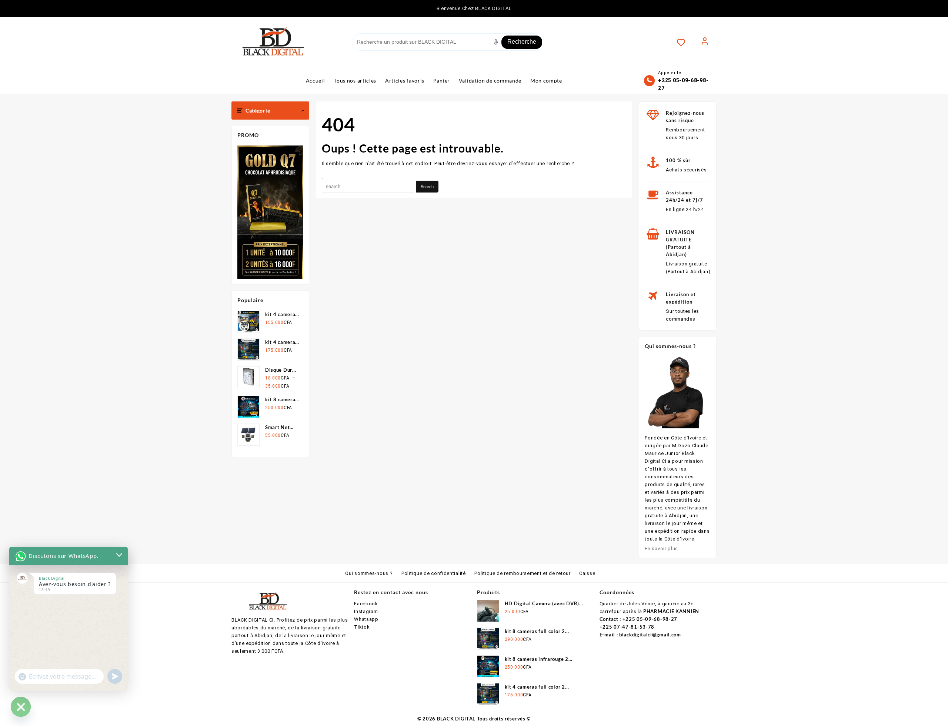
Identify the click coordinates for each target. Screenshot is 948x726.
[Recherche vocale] (496, 42)
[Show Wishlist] (685, 42)
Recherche (521, 42)
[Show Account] (704, 42)
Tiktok (362, 627)
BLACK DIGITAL (456, 719)
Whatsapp (366, 619)
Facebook (366, 603)
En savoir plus (661, 548)
